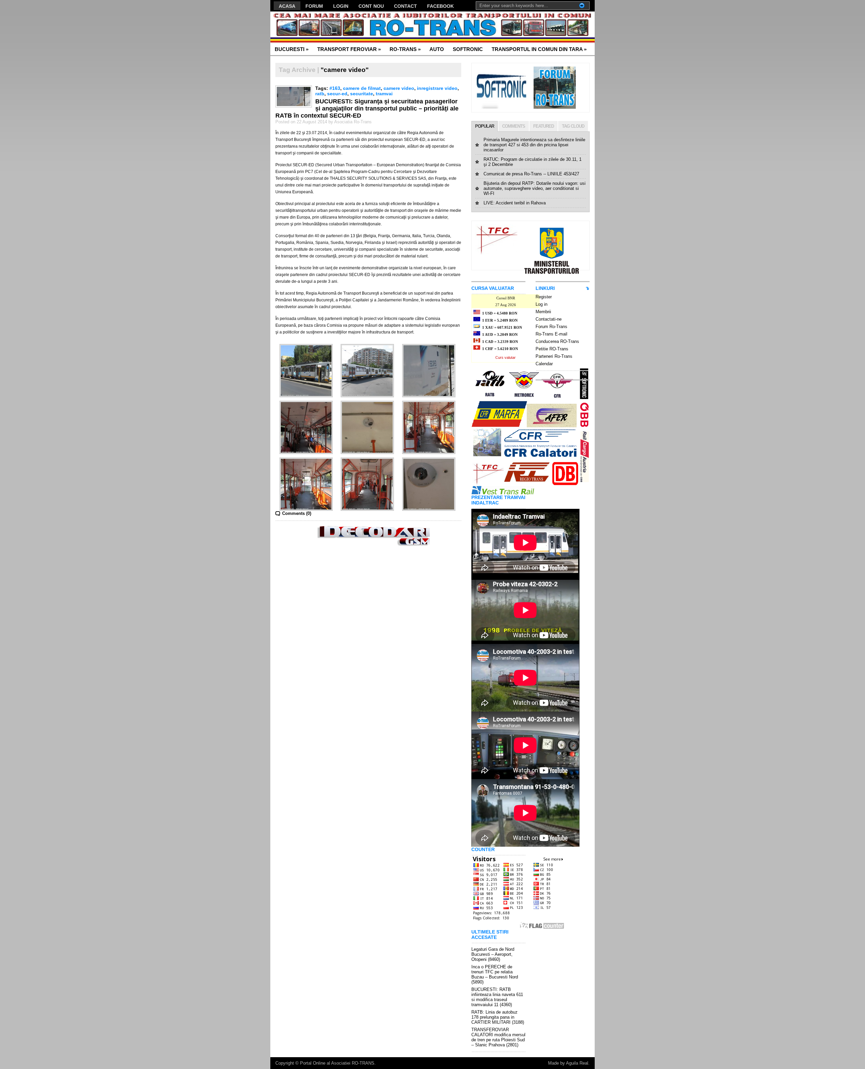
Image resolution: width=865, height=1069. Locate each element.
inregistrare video (437, 88)
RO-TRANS (405, 49)
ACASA (287, 6)
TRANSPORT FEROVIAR (349, 49)
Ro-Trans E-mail (551, 334)
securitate (361, 93)
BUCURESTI (291, 49)
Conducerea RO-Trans (557, 341)
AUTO (436, 49)
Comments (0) (296, 513)
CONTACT (405, 6)
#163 (334, 88)
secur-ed (337, 93)
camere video (399, 88)
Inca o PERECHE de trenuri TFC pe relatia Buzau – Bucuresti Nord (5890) (494, 974)
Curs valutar (505, 357)
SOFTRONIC (468, 49)
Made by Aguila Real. (569, 1063)
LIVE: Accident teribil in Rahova (515, 202)
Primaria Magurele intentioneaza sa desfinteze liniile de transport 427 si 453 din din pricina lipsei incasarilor (534, 144)
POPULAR (484, 126)
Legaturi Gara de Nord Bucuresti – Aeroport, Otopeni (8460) (492, 954)
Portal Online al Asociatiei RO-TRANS (337, 1063)
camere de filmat (362, 88)
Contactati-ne (549, 319)
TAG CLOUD (573, 126)
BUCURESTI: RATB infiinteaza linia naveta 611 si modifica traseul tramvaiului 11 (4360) (497, 997)
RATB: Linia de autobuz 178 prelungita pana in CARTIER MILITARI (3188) (497, 1017)
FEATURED (543, 126)
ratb (319, 93)
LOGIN (340, 6)
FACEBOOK (440, 6)
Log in (541, 304)
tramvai (384, 93)
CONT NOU (371, 6)
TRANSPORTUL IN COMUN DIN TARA (539, 49)
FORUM (314, 6)
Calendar (544, 363)
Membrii (543, 311)
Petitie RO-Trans (552, 348)
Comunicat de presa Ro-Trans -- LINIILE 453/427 (531, 173)
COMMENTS (513, 126)
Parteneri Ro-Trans (554, 356)
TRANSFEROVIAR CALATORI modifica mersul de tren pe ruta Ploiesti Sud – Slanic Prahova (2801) (498, 1037)
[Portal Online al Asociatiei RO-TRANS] (336, 27)
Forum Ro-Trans (551, 326)
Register (544, 296)
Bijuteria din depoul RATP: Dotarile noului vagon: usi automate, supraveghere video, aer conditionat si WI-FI (535, 188)
